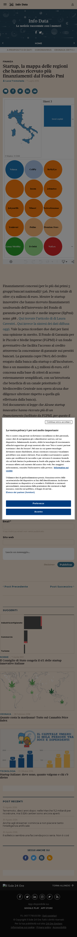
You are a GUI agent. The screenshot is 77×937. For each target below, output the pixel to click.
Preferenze (38, 503)
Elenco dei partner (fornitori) (20, 492)
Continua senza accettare (59, 422)
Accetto (38, 512)
